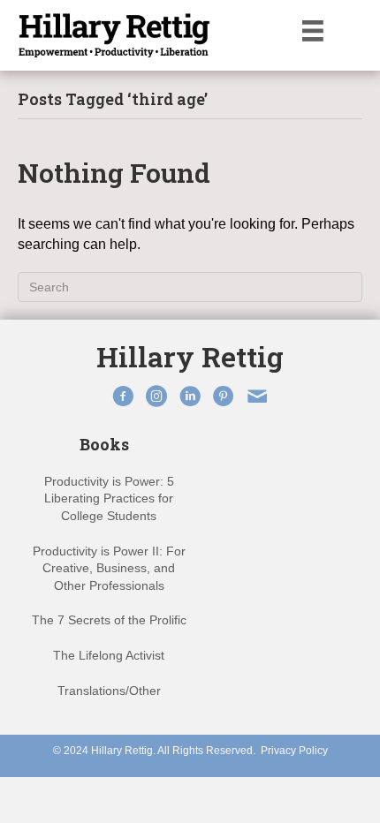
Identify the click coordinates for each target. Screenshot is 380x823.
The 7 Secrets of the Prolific (109, 620)
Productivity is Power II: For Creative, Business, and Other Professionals (109, 568)
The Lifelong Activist (108, 655)
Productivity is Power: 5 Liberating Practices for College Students (109, 498)
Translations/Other (109, 690)
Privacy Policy (294, 750)
